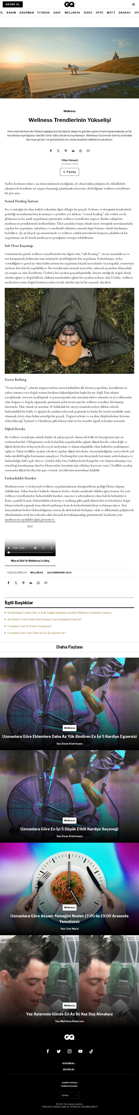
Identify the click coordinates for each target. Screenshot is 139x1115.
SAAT (57, 12)
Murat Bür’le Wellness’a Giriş (30, 560)
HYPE (100, 12)
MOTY (111, 12)
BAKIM (11, 12)
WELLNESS (72, 12)
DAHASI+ (125, 12)
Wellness (69, 111)
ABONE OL (12, 4)
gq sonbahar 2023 (59, 572)
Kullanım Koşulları (69, 1086)
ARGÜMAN (26, 12)
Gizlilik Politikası (69, 1082)
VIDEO (88, 12)
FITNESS (43, 12)
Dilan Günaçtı (70, 160)
